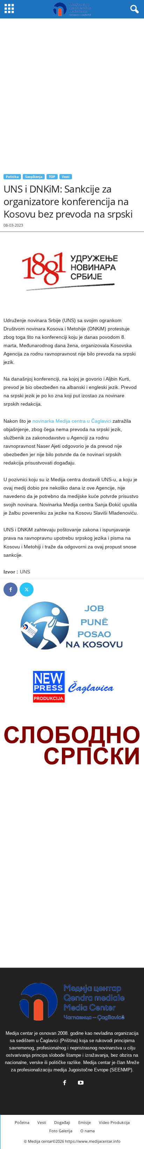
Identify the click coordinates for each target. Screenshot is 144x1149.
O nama (87, 1130)
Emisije (84, 1122)
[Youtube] (80, 1083)
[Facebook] (10, 589)
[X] (27, 589)
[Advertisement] (72, 93)
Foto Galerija (60, 1130)
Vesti (66, 176)
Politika (12, 176)
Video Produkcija (114, 1122)
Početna (22, 1122)
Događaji (62, 1122)
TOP (52, 176)
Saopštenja (33, 176)
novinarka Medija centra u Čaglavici (72, 421)
